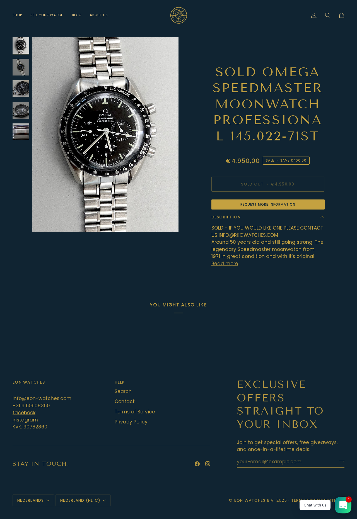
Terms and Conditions (317, 500)
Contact (125, 401)
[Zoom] (105, 134)
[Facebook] (197, 463)
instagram (25, 419)
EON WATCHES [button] (29, 382)
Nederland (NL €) (80, 500)
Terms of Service (135, 411)
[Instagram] (207, 463)
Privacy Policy (131, 421)
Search (123, 391)
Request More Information (268, 204)
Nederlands (30, 500)
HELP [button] (120, 382)
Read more (224, 263)
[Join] (339, 461)
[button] (19, 15)
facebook (24, 412)
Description (226, 217)
